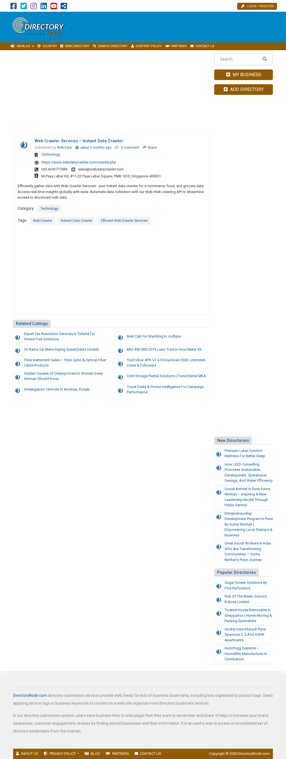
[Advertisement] (183, 27)
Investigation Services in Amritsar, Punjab (57, 389)
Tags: (22, 220)
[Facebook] (13, 7)
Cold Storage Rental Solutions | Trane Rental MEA (166, 376)
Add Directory (246, 89)
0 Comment (130, 148)
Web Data (64, 148)
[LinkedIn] (43, 7)
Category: (26, 208)
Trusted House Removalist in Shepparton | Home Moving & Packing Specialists (248, 615)
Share (152, 148)
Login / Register (260, 6)
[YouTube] (54, 7)
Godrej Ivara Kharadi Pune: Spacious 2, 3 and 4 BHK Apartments (245, 634)
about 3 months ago (95, 148)
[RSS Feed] (64, 7)
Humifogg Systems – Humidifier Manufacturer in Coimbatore (246, 653)
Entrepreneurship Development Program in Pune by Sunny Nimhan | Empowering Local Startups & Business (249, 524)
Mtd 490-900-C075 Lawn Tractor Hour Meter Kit (164, 349)
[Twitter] (23, 7)
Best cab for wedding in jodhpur (154, 336)
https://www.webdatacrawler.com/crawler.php (79, 162)
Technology (50, 154)
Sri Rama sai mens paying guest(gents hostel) (61, 349)
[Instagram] (33, 7)
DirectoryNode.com (30, 695)
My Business (246, 74)
